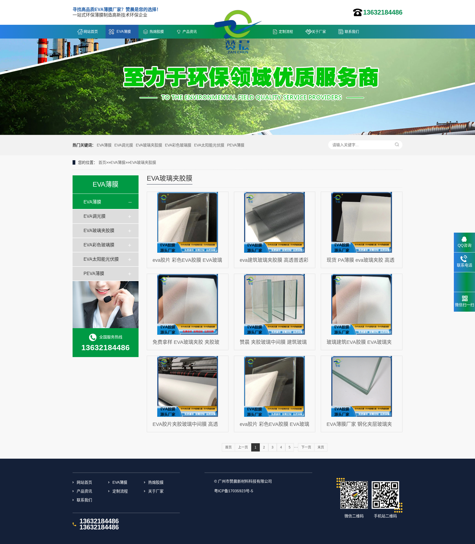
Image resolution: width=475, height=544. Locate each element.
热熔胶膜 (157, 31)
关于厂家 (319, 31)
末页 (320, 447)
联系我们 (352, 31)
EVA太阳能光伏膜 (209, 145)
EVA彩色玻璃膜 (178, 145)
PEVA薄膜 (235, 145)
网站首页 (91, 31)
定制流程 (286, 31)
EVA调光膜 (123, 145)
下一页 (306, 447)
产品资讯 (190, 31)
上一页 (243, 447)
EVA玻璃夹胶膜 (149, 145)
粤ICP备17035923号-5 (233, 491)
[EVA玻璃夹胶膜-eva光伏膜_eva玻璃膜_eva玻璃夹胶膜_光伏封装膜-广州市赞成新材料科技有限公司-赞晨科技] (240, 27)
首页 (102, 162)
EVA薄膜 (124, 31)
